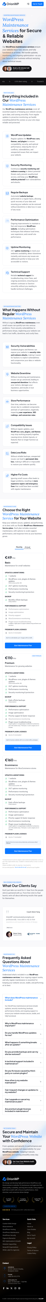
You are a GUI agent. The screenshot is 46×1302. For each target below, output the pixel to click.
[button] (9, 928)
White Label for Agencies (11, 1250)
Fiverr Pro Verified (9, 1206)
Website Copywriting (9, 1244)
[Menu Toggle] (28, 4)
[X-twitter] (11, 1288)
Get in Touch (37, 4)
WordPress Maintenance (11, 1232)
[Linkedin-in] (7, 1288)
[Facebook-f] (4, 1288)
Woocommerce (8, 1226)
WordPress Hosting (9, 1229)
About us (30, 1226)
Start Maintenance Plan (23, 645)
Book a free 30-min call (20, 867)
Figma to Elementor (9, 1238)
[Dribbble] (19, 1288)
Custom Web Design (9, 1223)
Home (29, 1223)
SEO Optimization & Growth (12, 1241)
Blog (28, 1232)
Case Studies (31, 1229)
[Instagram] (15, 1288)
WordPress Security (9, 1235)
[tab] (19, 547)
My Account (31, 1238)
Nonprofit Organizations (10, 1247)
